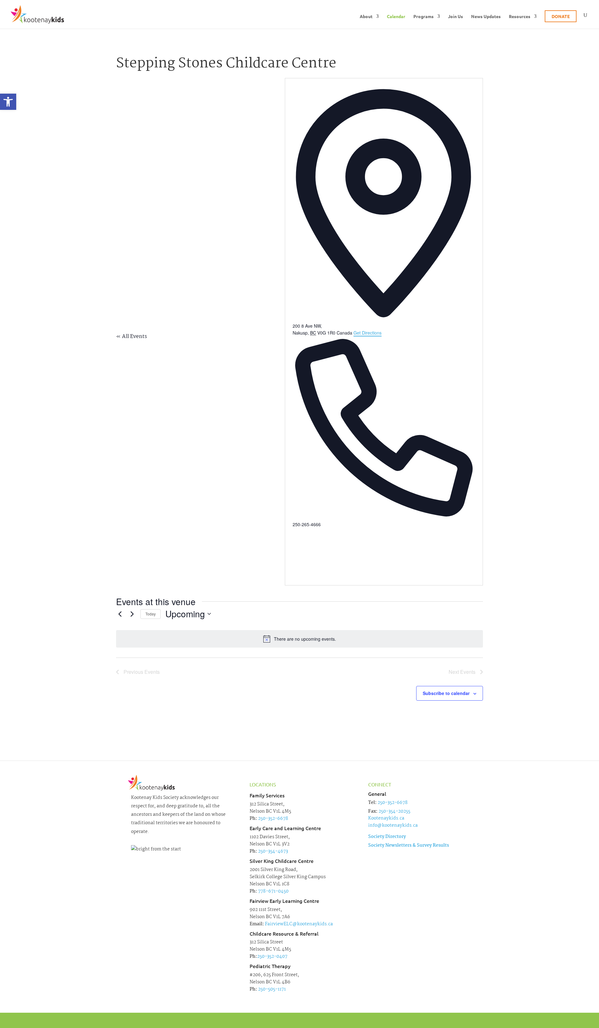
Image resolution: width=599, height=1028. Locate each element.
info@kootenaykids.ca (393, 825)
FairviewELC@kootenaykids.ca (298, 924)
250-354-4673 (272, 851)
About (366, 16)
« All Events (131, 336)
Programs (423, 16)
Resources (519, 16)
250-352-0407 (272, 956)
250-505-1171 (271, 989)
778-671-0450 (273, 891)
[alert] (299, 639)
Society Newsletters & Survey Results (408, 845)
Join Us (455, 16)
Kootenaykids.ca (386, 818)
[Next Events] (132, 614)
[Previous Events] (120, 614)
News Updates (486, 16)
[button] (8, 102)
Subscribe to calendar (446, 693)
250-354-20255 (394, 811)
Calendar (396, 16)
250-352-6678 (272, 818)
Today (150, 613)
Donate (561, 16)
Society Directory (387, 836)
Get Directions (367, 333)
